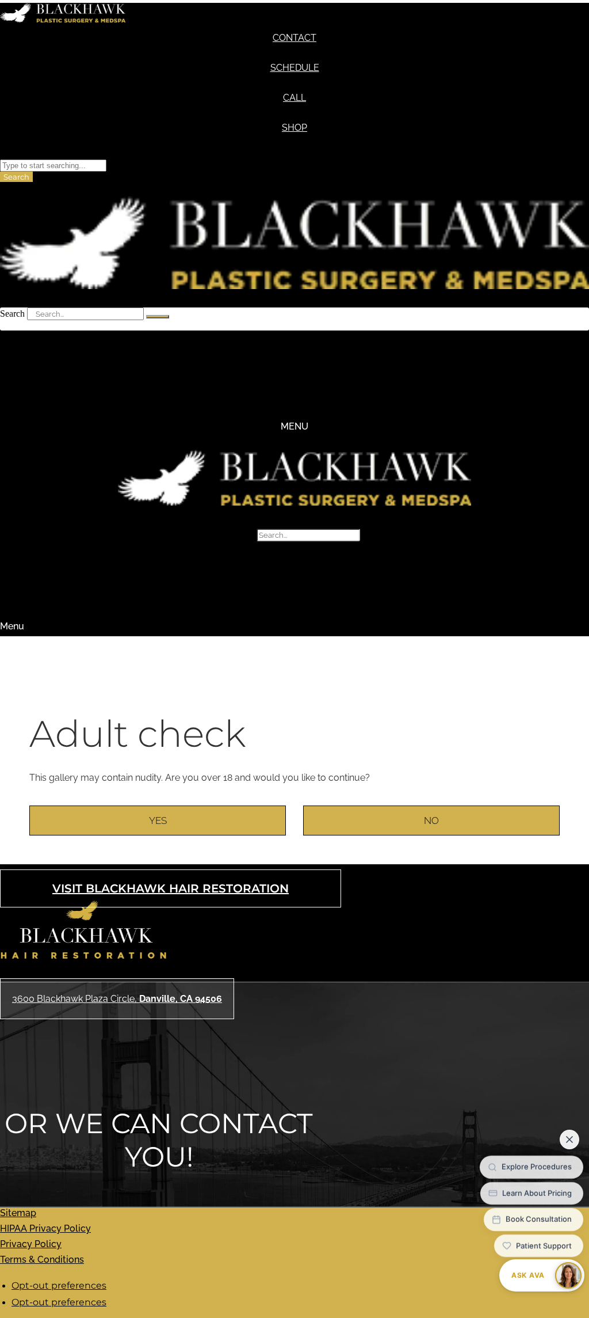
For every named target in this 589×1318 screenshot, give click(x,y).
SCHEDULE (294, 67)
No (431, 820)
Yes (158, 820)
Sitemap (18, 1212)
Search (12, 313)
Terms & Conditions (42, 1259)
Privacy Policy (31, 1244)
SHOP (294, 127)
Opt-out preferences (59, 1285)
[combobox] (53, 165)
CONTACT (294, 37)
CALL (294, 97)
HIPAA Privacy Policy (45, 1228)
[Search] (157, 316)
